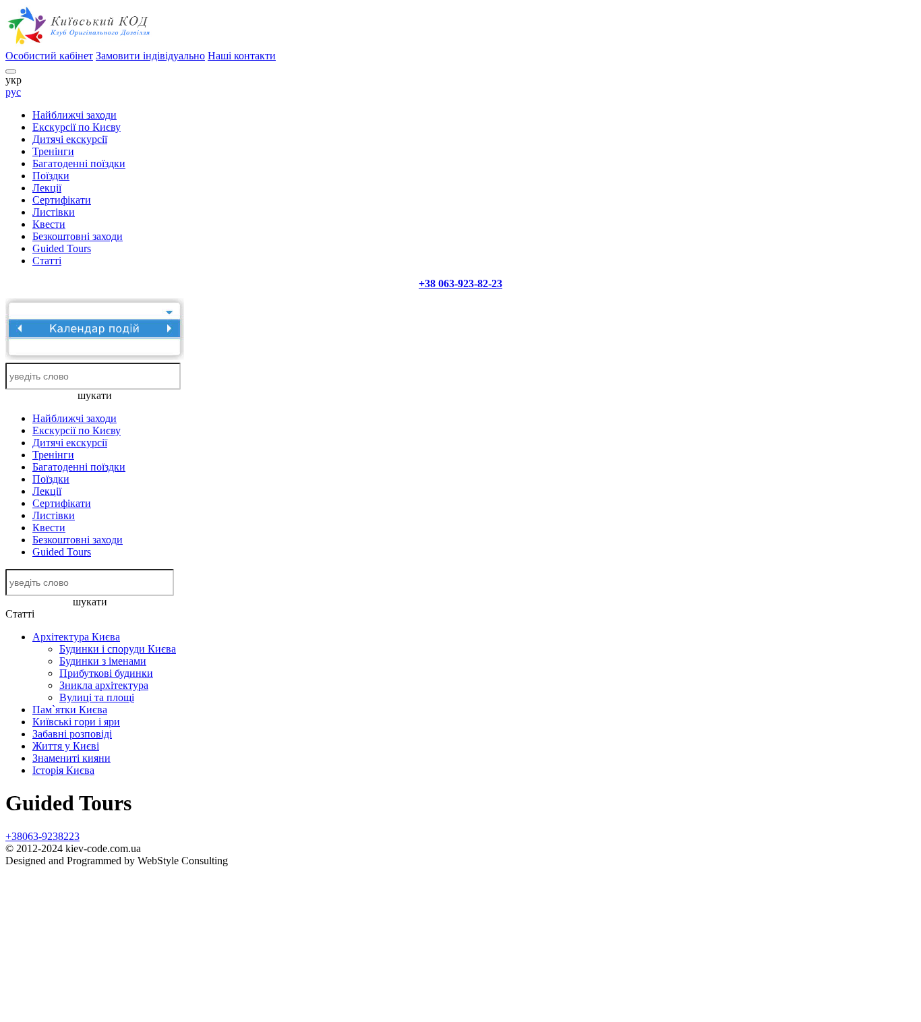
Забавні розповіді (72, 734)
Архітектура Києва (76, 636)
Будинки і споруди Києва (117, 649)
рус (13, 92)
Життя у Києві (65, 746)
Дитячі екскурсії (69, 139)
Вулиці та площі (96, 697)
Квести (48, 224)
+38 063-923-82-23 (460, 283)
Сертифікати (61, 200)
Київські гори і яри (76, 721)
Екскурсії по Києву (76, 127)
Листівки (53, 212)
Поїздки (50, 175)
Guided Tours (61, 248)
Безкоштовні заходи (77, 236)
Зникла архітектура (103, 685)
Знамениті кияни (71, 758)
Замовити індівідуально (150, 55)
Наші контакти (242, 55)
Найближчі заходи (74, 115)
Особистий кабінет (49, 55)
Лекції (46, 187)
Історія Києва (63, 770)
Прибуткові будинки (106, 673)
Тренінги (53, 151)
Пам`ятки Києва (69, 709)
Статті (46, 260)
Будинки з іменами (102, 661)
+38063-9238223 (42, 836)
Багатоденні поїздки (78, 163)
